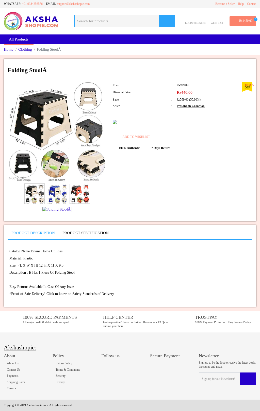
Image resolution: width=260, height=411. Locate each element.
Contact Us (13, 369)
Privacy (60, 382)
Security (61, 376)
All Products (18, 39)
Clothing (25, 49)
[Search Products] (167, 21)
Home (8, 49)
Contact (251, 4)
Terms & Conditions (68, 369)
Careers (11, 388)
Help (241, 4)
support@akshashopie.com (73, 4)
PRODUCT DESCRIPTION (33, 233)
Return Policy (64, 363)
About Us (13, 363)
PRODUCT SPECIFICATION (85, 233)
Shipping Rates (16, 382)
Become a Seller (225, 4)
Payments (13, 376)
